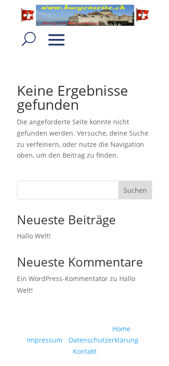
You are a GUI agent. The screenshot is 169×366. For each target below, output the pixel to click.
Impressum (44, 340)
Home (121, 328)
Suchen (135, 190)
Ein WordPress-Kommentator (62, 278)
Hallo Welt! (34, 235)
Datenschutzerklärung (103, 340)
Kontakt (85, 351)
